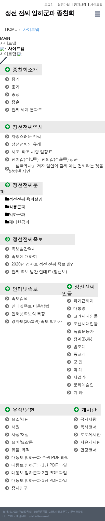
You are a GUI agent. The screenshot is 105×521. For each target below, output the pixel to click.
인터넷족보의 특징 (28, 314)
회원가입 (64, 4)
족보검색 (19, 298)
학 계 (78, 369)
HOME (11, 29)
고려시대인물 (85, 316)
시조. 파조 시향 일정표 (31, 152)
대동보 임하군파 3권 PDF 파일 (39, 480)
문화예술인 (83, 385)
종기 (15, 79)
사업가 (79, 377)
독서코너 (88, 427)
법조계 (79, 346)
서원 (15, 427)
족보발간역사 (23, 249)
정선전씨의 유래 (26, 144)
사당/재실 (20, 434)
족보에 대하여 (24, 256)
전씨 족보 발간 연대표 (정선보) (39, 272)
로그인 (49, 4)
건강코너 (88, 450)
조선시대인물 (85, 324)
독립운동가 (83, 331)
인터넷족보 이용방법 (30, 306)
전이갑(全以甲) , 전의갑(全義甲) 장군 (44, 159)
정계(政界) (82, 339)
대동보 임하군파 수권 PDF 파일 (40, 457)
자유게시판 (90, 442)
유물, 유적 (20, 450)
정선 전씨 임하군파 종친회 (39, 12)
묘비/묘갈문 (22, 442)
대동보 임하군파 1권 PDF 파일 (39, 465)
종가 (15, 87)
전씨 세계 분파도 (26, 110)
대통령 (79, 308)
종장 (15, 94)
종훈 (15, 102)
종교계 (79, 354)
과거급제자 (83, 301)
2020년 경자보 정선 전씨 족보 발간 (43, 264)
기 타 (78, 392)
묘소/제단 (20, 419)
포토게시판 (90, 434)
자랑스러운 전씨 (26, 136)
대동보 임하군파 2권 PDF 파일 (39, 473)
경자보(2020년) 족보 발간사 (36, 321)
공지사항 (80, 4)
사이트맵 (96, 4)
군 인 (78, 362)
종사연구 (19, 488)
